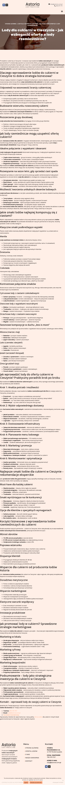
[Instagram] (7, 5)
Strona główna (10, 23)
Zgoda (26, 782)
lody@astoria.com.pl (14, 713)
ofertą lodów (38, 717)
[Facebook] (4, 5)
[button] (62, 11)
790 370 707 (13, 711)
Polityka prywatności (36, 782)
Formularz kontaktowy (11, 715)
